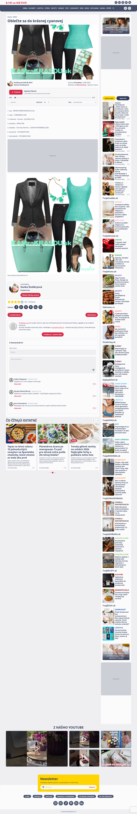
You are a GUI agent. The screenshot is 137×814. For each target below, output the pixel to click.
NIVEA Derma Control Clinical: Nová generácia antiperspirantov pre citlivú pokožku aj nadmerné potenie (122, 409)
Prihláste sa (23, 323)
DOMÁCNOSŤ (120, 460)
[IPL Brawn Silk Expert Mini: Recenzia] (116, 758)
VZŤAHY (47, 8)
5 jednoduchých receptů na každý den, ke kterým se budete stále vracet (122, 318)
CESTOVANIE (94, 8)
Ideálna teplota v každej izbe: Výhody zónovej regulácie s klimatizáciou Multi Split (122, 562)
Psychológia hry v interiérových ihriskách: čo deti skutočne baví (122, 430)
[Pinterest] (126, 2)
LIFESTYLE (40, 8)
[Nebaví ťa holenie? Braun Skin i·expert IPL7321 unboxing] (84, 758)
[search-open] (129, 8)
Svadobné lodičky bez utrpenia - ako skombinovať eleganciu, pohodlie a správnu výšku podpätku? (122, 211)
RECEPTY (54, 8)
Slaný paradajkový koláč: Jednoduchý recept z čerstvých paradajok (122, 298)
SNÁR (81, 8)
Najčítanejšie (109, 98)
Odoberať (92, 787)
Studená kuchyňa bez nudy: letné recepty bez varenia (122, 596)
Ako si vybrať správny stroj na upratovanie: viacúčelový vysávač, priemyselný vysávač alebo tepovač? (121, 488)
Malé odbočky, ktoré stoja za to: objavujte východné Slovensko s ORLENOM (122, 391)
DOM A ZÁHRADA (122, 439)
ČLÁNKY (118, 346)
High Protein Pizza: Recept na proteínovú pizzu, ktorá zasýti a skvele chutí (122, 282)
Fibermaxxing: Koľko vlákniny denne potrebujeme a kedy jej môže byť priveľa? (122, 173)
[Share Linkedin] (36, 307)
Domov (10, 17)
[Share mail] (40, 307)
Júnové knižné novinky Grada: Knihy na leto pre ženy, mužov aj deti (122, 634)
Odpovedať (17, 384)
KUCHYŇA (119, 574)
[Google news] (76, 803)
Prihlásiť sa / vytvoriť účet (53, 334)
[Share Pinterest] (31, 307)
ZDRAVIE (61, 8)
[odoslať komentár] (93, 370)
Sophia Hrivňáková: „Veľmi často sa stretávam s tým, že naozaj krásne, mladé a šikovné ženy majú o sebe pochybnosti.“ (122, 110)
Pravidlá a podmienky (65, 796)
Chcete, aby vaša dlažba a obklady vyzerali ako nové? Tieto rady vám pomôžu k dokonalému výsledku (122, 468)
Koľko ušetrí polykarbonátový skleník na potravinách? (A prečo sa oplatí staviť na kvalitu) (122, 447)
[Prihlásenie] (125, 8)
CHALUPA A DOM (121, 538)
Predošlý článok (15, 315)
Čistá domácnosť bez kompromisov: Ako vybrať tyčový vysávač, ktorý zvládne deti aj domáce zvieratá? (122, 618)
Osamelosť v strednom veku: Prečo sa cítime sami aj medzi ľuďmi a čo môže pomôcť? (121, 144)
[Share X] (26, 307)
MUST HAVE (119, 220)
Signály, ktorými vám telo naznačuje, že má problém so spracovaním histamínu (122, 263)
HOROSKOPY (74, 8)
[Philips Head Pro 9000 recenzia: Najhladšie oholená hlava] (116, 739)
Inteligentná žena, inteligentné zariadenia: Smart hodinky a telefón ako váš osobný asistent (122, 370)
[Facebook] (116, 2)
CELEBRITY (32, 8)
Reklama (49, 796)
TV (113, 8)
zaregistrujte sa (58, 327)
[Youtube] (119, 2)
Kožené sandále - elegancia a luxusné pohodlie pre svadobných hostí (122, 227)
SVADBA (102, 8)
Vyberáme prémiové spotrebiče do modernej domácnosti (120, 581)
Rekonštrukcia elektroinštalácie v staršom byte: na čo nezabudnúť (122, 511)
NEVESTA (118, 202)
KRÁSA (25, 8)
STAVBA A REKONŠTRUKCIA (122, 503)
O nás (27, 796)
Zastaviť (13, 102)
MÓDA (87, 8)
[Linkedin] (129, 2)
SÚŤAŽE (108, 8)
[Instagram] (122, 2)
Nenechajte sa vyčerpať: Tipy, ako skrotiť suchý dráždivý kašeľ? (122, 352)
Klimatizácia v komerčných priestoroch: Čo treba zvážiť (121, 526)
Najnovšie (123, 98)
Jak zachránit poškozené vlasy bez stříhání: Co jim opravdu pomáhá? (121, 333)
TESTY (67, 8)
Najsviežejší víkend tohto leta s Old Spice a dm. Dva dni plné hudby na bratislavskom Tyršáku (122, 128)
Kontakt (37, 796)
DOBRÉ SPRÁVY (121, 384)
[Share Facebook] (16, 307)
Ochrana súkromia (86, 796)
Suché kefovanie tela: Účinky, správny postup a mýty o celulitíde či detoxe (122, 158)
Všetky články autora (30, 295)
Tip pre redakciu (105, 796)
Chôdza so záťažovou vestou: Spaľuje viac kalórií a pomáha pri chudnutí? (121, 188)
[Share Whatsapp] (21, 307)
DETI (117, 424)
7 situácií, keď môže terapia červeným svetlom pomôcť (121, 245)
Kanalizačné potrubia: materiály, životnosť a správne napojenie (120, 546)
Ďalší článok (91, 315)
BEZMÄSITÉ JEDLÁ (122, 590)
